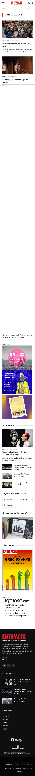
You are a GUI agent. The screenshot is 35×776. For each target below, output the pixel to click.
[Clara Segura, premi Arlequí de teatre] (17, 65)
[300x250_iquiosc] (17, 622)
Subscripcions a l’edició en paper (22, 768)
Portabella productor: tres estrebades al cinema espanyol (23, 467)
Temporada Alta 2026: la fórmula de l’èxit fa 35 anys (22, 682)
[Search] (32, 3)
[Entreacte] (16, 3)
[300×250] (17, 394)
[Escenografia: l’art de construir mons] (7, 476)
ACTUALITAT (5, 716)
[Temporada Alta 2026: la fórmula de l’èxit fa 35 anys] (17, 438)
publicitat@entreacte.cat (13, 764)
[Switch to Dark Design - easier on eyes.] (29, 3)
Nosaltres (8, 768)
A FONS (4, 723)
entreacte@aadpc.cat (24, 762)
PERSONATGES (6, 720)
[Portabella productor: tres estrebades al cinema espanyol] (7, 467)
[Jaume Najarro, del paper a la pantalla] (7, 485)
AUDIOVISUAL (6, 726)
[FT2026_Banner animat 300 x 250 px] (17, 369)
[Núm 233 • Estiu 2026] (17, 591)
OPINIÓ (4, 729)
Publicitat (18, 771)
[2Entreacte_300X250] (17, 419)
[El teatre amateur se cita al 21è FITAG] (17, 29)
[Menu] (3, 3)
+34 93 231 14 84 (11, 762)
